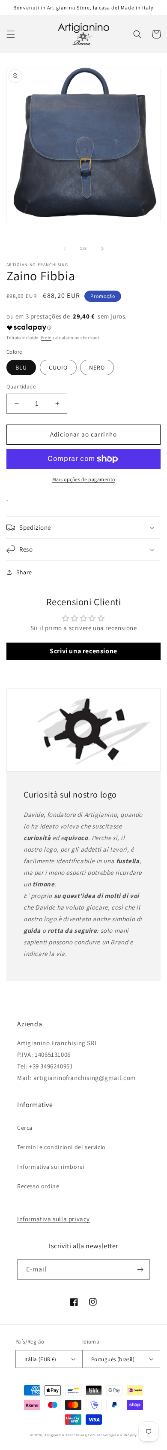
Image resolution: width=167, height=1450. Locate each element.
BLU (21, 367)
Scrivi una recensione (83, 650)
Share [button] (24, 572)
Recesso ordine (38, 1186)
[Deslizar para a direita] (102, 248)
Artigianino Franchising (65, 1434)
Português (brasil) (112, 1359)
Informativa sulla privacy (53, 1219)
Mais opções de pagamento (83, 479)
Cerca (25, 1127)
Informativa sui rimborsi (50, 1167)
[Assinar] (140, 1269)
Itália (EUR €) (40, 1359)
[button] (10, 34)
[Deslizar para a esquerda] (64, 248)
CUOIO (58, 367)
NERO (97, 367)
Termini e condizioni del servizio (61, 1147)
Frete (46, 337)
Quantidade (21, 386)
